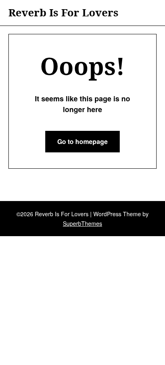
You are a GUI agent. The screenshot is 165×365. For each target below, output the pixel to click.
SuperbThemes (82, 223)
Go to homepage (82, 141)
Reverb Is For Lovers (63, 13)
